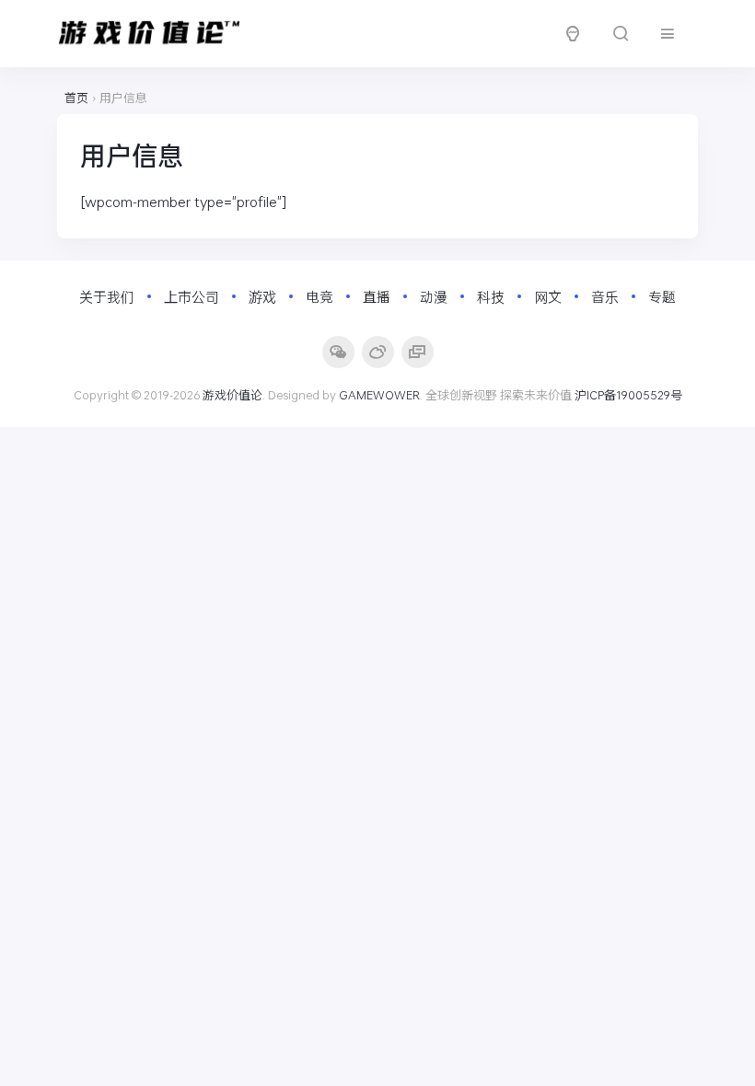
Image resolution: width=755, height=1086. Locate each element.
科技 (491, 296)
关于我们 (106, 296)
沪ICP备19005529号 (628, 395)
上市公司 (191, 296)
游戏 (262, 296)
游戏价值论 (232, 395)
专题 (662, 296)
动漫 (433, 296)
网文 (548, 296)
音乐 (605, 296)
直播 (376, 296)
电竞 (319, 296)
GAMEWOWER (379, 395)
